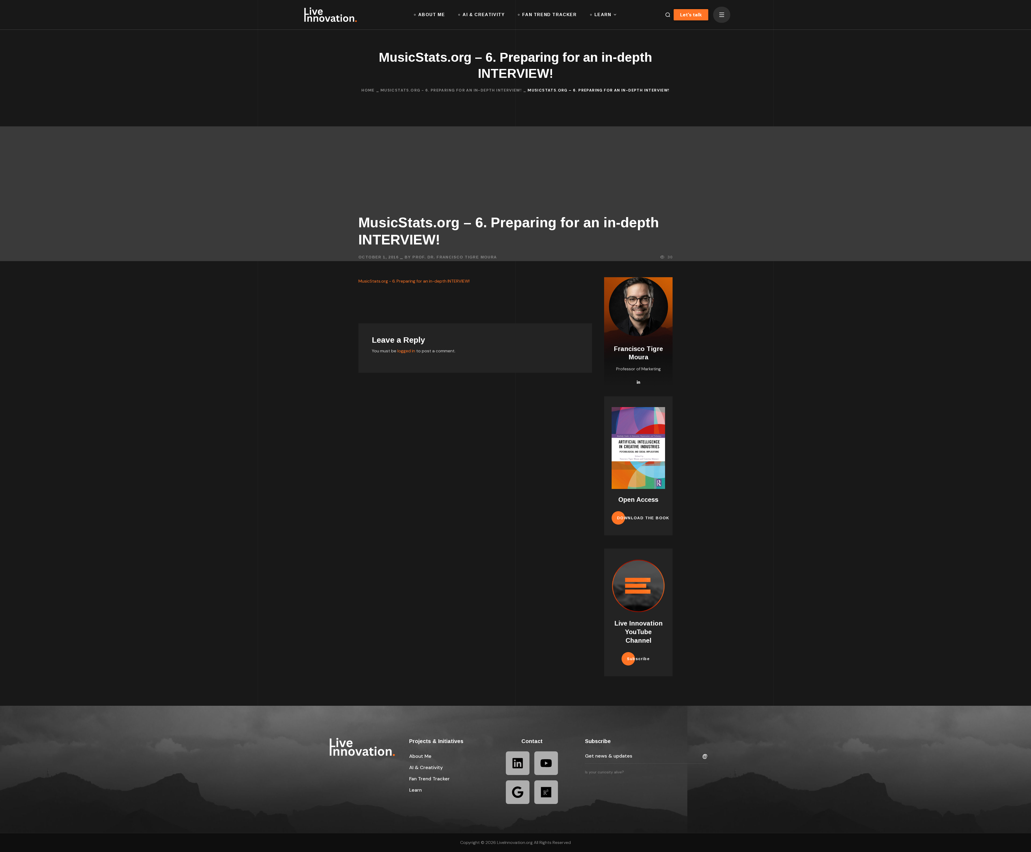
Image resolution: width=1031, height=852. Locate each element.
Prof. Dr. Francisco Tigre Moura (454, 257)
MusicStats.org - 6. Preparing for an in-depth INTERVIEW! (451, 90)
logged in (406, 351)
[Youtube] (546, 763)
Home (368, 90)
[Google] (517, 792)
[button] (665, 15)
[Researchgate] (546, 792)
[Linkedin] (517, 763)
